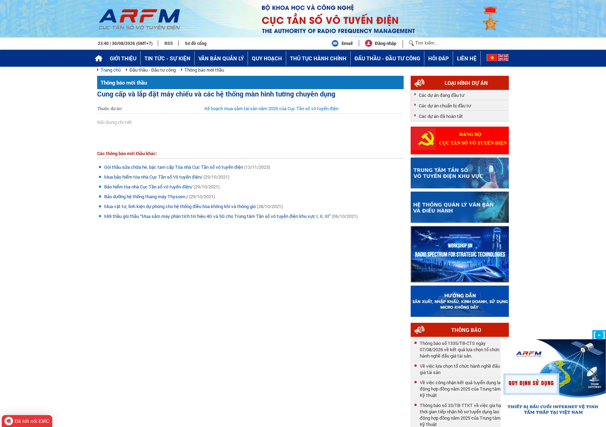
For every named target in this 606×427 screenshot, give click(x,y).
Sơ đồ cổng (196, 43)
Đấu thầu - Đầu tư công (387, 58)
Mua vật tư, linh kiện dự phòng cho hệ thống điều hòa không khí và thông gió (180, 206)
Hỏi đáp (438, 58)
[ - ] (599, 334)
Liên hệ (467, 58)
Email (347, 43)
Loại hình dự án (466, 82)
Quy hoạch (267, 58)
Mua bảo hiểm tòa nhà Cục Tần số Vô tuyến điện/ (153, 177)
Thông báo (466, 329)
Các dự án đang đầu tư (441, 95)
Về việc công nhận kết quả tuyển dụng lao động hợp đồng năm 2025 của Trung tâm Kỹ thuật (461, 387)
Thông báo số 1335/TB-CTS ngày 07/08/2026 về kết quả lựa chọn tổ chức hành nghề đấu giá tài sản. (460, 347)
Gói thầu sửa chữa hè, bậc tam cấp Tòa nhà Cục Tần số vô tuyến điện (174, 167)
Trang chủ (111, 70)
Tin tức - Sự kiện (167, 58)
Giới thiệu (123, 58)
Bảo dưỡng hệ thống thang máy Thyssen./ (146, 196)
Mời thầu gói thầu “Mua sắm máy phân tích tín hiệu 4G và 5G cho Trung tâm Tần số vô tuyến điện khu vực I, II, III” (218, 216)
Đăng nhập (385, 43)
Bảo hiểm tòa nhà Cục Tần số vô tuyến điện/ (149, 187)
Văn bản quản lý (221, 58)
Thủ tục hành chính (318, 58)
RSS (168, 43)
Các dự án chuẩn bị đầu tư (445, 105)
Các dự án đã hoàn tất (441, 116)
